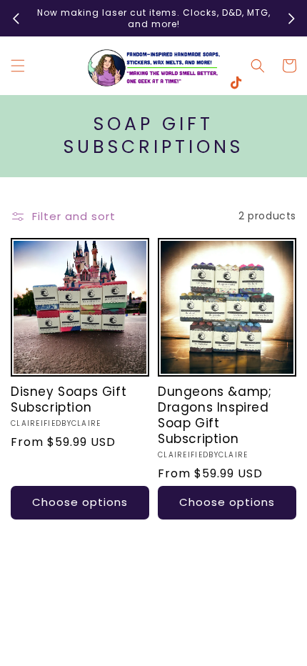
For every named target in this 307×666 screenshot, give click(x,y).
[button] (18, 65)
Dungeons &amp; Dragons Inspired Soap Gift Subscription (214, 415)
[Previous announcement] (15, 18)
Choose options (80, 502)
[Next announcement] (291, 18)
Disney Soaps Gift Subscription (68, 399)
